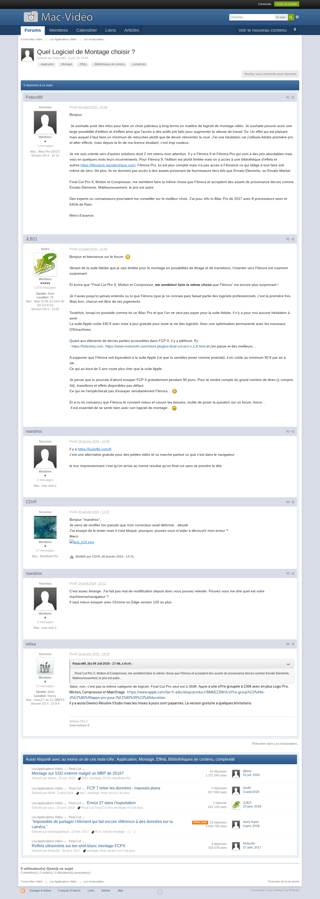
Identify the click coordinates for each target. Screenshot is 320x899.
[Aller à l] (58, 16)
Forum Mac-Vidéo (31, 881)
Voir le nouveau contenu (262, 30)
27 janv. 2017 (252, 847)
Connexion (264, 4)
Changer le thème (40, 890)
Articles (131, 30)
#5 (288, 573)
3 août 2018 (251, 792)
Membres (58, 30)
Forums (32, 30)
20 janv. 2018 (252, 806)
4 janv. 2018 (251, 826)
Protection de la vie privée (283, 881)
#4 (288, 502)
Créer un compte (286, 4)
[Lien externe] (82, 542)
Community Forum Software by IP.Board (274, 890)
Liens (110, 30)
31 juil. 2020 (251, 775)
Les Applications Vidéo (47, 769)
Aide (120, 890)
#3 (288, 431)
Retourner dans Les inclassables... (275, 743)
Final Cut (75, 769)
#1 (288, 97)
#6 (288, 644)
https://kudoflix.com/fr (95, 449)
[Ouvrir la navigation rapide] (294, 30)
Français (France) (69, 890)
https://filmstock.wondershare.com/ (108, 165)
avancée (297, 17)
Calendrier (86, 30)
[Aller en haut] (160, 892)
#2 (288, 239)
